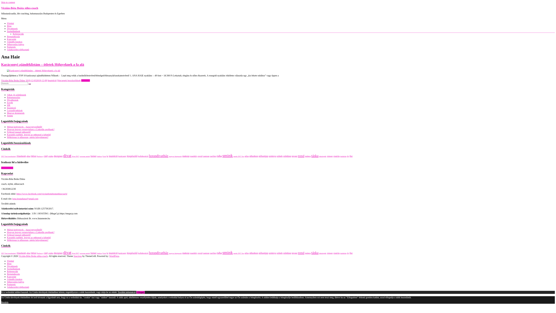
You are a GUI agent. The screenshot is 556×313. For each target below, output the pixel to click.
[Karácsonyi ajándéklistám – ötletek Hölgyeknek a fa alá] (33, 70)
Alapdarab (21, 156)
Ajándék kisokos (14, 42)
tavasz (294, 156)
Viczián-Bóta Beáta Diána (13, 80)
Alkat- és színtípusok (16, 95)
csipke (50, 156)
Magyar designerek (15, 113)
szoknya (272, 156)
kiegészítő (132, 156)
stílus (247, 156)
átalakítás (343, 156)
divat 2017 (75, 156)
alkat (28, 156)
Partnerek (11, 47)
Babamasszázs (13, 97)
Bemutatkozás (13, 36)
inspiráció (113, 156)
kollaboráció (143, 156)
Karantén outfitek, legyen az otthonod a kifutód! (29, 134)
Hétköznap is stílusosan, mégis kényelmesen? (27, 137)
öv (348, 156)
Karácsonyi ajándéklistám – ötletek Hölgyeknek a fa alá (42, 64)
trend (301, 156)
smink (227, 155)
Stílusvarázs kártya (15, 44)
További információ (127, 292)
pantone (206, 156)
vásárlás (336, 156)
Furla (104, 156)
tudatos (308, 156)
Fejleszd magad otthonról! (19, 132)
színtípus (287, 156)
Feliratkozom (7, 168)
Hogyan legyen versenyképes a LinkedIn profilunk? (30, 129)
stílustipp (263, 156)
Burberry (40, 156)
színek (280, 156)
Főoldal (10, 23)
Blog (9, 26)
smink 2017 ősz (238, 156)
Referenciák (18, 34)
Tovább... (85, 80)
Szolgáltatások (13, 31)
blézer (33, 156)
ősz (351, 156)
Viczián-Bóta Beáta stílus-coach (19, 8)
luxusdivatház (158, 156)
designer (58, 156)
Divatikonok (12, 100)
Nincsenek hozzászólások (69, 80)
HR (8, 105)
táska (315, 156)
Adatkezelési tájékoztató (18, 49)
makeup (186, 156)
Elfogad (140, 292)
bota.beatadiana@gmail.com (25, 199)
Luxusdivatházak (15, 110)
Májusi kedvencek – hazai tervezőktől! (24, 127)
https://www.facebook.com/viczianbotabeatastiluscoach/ (41, 194)
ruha (219, 156)
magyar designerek (175, 156)
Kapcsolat (11, 39)
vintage (330, 156)
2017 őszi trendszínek (8, 156)
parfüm (213, 156)
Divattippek (12, 28)
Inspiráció (52, 80)
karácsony (122, 156)
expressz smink (85, 156)
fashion (99, 156)
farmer (93, 156)
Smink (10, 115)
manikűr (193, 156)
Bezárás (4, 302)
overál (200, 156)
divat (67, 155)
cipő (46, 156)
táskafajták (322, 156)
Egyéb (10, 102)
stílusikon (253, 156)
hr (107, 156)
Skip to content (8, 2)
